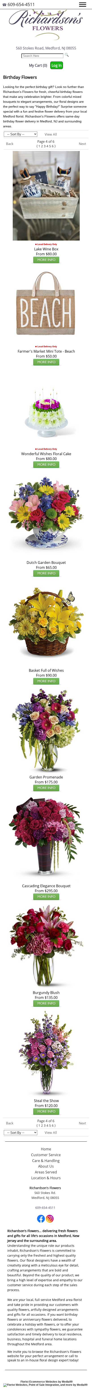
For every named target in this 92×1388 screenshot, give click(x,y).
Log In (57, 65)
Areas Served (46, 1172)
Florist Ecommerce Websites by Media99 (47, 1381)
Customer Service (46, 1154)
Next (82, 143)
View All (51, 134)
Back (9, 143)
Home (46, 1149)
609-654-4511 (21, 4)
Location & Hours (46, 1177)
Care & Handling (46, 1160)
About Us (46, 1166)
